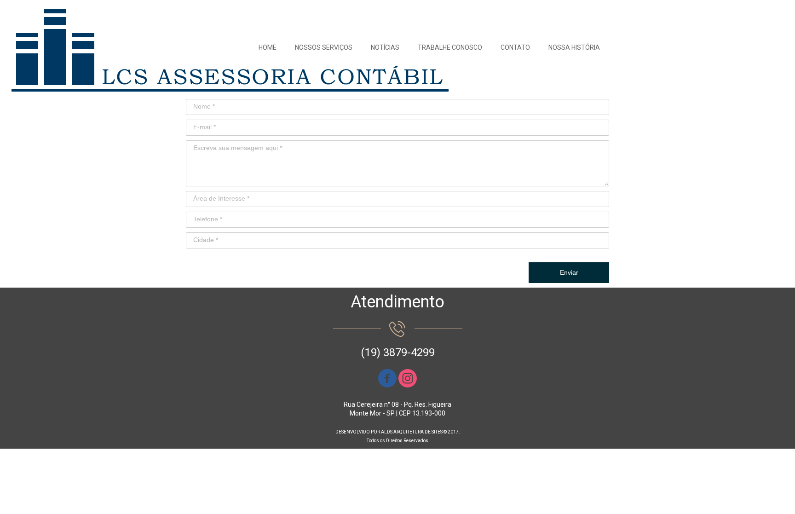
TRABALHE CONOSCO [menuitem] (450, 47)
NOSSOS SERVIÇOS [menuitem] (323, 47)
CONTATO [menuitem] (515, 47)
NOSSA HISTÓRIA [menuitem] (574, 47)
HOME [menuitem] (268, 47)
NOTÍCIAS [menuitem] (385, 47)
